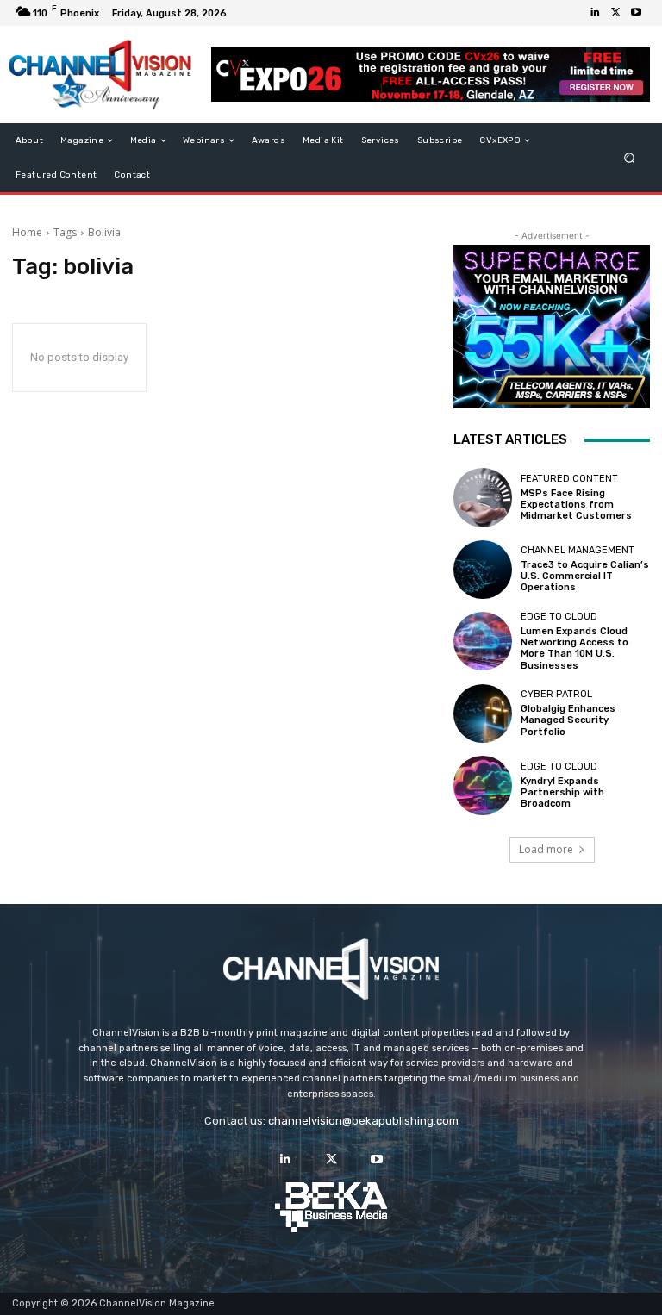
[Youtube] (636, 13)
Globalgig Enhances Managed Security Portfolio (568, 720)
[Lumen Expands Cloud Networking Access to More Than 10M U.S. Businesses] (482, 641)
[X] (615, 13)
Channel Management (577, 550)
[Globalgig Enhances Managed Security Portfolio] (482, 713)
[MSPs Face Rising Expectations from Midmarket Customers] (482, 497)
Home (27, 232)
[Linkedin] (594, 13)
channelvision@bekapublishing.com (363, 1120)
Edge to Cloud (559, 616)
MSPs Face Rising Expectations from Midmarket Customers (576, 504)
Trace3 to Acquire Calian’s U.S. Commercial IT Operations (585, 576)
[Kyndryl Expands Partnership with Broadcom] (482, 785)
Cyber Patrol (556, 694)
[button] (629, 158)
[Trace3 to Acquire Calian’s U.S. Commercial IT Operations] (482, 569)
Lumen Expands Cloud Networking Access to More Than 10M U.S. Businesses (574, 648)
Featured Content (569, 478)
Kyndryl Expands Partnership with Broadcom (562, 792)
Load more (546, 849)
